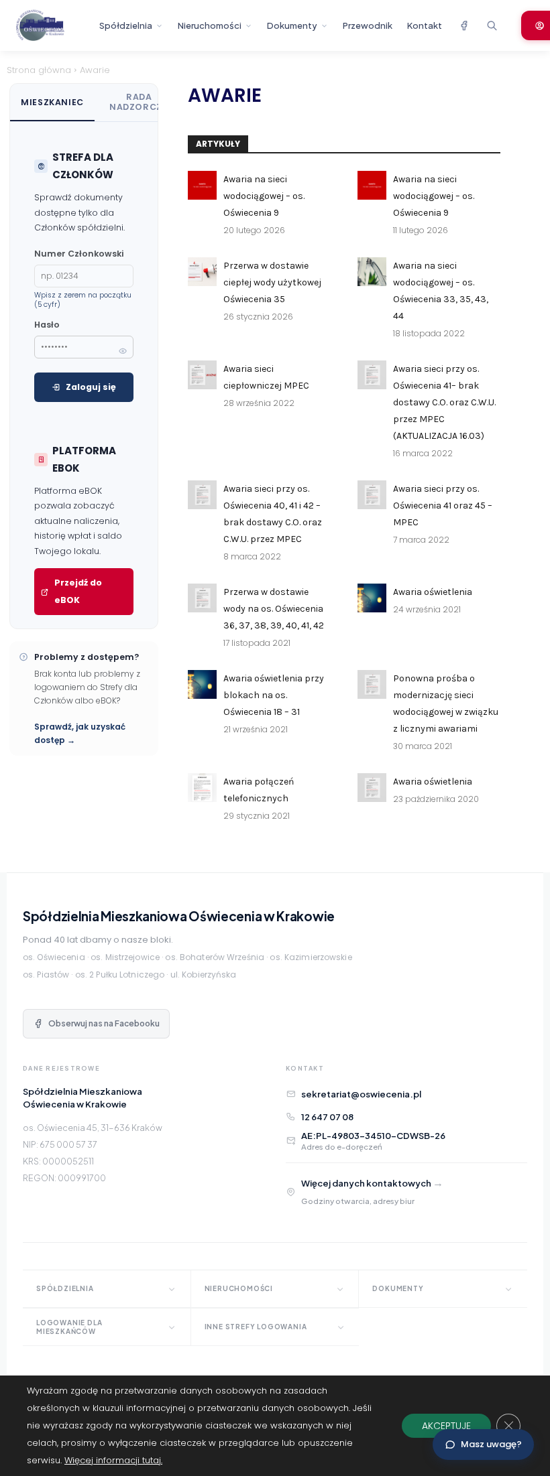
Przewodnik (367, 25)
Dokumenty (292, 25)
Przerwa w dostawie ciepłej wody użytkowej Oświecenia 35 (272, 282)
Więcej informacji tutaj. (113, 1460)
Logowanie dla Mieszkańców (69, 1327)
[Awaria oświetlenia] (372, 598)
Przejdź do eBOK (78, 591)
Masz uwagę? (491, 1444)
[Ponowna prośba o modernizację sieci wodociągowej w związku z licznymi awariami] (372, 684)
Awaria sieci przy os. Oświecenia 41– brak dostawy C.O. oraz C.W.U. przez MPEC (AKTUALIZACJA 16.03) (444, 402)
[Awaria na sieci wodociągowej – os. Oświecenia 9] (202, 185)
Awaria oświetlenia (432, 592)
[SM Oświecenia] (51, 25)
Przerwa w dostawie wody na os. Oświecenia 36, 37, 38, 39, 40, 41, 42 (273, 608)
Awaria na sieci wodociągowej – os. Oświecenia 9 (264, 196)
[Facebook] (463, 25)
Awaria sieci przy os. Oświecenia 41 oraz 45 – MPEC (442, 505)
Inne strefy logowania (256, 1327)
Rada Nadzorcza (139, 102)
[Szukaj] (492, 25)
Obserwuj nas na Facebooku (104, 1023)
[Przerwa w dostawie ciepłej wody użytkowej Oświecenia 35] (202, 271)
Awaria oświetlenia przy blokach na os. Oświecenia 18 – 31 (273, 695)
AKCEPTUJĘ (446, 1425)
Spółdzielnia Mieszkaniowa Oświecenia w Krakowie (179, 916)
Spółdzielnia (125, 25)
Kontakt (424, 25)
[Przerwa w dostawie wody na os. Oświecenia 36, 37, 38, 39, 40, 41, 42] (202, 598)
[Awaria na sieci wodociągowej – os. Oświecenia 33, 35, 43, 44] (372, 271)
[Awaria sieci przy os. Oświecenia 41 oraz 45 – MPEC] (372, 494)
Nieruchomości (209, 25)
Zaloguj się (91, 387)
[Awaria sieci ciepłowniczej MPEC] (202, 374)
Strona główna (39, 70)
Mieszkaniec (52, 102)
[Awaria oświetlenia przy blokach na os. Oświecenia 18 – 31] (202, 684)
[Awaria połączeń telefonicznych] (202, 787)
